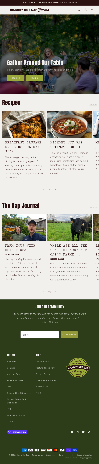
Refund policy (51, 455)
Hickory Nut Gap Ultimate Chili (66, 145)
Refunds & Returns (16, 415)
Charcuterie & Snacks (46, 380)
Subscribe (69, 334)
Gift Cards (40, 393)
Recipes (15, 78)
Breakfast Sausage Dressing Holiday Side (23, 147)
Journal (34, 78)
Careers (11, 422)
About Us (11, 362)
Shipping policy (86, 458)
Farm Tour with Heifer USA (20, 248)
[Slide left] (43, 190)
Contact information (67, 455)
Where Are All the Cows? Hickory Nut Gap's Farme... (68, 250)
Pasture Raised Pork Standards (16, 401)
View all (93, 104)
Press (10, 387)
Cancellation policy (84, 455)
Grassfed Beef (43, 362)
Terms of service (70, 458)
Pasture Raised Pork (45, 368)
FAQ (9, 409)
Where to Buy (42, 387)
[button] (6, 10)
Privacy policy (37, 455)
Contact (11, 368)
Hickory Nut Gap (22, 455)
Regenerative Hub (15, 380)
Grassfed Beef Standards (19, 393)
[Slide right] (55, 190)
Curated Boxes (43, 374)
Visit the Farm (13, 374)
